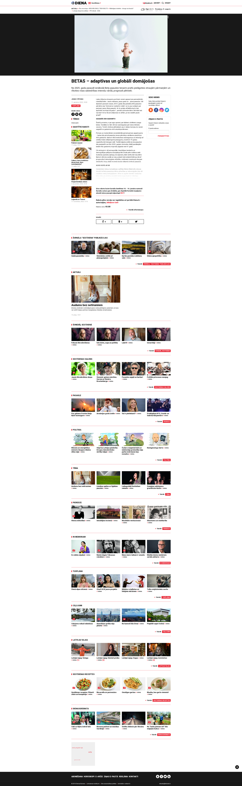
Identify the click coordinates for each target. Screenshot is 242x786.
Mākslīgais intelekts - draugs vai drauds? (121, 8)
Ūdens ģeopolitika (157, 256)
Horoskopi (89, 776)
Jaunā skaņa (81, 378)
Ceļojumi (77, 605)
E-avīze (99, 776)
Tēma (75, 468)
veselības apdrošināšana (81, 755)
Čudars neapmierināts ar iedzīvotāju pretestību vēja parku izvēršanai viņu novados (132, 451)
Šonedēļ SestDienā (82, 325)
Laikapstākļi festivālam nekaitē (131, 487)
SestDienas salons (82, 359)
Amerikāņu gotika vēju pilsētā (105, 625)
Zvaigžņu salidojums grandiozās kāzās (157, 487)
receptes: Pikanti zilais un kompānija (82, 693)
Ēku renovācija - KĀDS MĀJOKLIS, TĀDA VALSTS (93, 8)
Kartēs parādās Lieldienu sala (132, 257)
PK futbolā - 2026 (95, 11)
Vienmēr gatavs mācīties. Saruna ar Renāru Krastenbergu (107, 379)
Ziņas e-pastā (111, 776)
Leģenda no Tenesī (78, 199)
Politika (77, 430)
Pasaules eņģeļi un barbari (132, 378)
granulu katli (77, 759)
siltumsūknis (88, 761)
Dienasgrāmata (81, 708)
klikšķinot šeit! (112, 203)
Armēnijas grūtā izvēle (108, 413)
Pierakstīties (163, 136)
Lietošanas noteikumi (93, 783)
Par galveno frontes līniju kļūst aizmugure (81, 415)
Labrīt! (127, 343)
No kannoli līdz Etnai (133, 624)
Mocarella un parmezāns (106, 693)
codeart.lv (127, 783)
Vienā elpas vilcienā (82, 589)
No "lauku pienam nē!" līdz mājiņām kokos (157, 728)
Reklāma (123, 776)
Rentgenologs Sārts (158, 448)
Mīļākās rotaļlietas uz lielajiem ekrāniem (132, 590)
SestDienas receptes (84, 674)
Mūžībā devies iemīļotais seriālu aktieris (157, 556)
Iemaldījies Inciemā (107, 521)
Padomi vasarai (76, 143)
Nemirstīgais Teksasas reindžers (106, 556)
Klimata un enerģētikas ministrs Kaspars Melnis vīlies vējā (81, 450)
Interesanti (74, 123)
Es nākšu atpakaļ (80, 555)
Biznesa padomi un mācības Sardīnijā (108, 728)
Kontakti (133, 776)
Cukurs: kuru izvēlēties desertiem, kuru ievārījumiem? (79, 162)
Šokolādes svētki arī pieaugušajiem (105, 257)
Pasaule (77, 395)
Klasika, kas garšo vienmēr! (158, 693)
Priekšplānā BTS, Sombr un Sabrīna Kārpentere (158, 415)
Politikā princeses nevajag (157, 378)
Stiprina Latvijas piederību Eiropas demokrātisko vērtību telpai (107, 450)
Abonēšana (77, 776)
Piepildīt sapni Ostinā (158, 624)
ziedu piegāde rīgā (77, 747)
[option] (121, 45)
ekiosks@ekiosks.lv (165, 783)
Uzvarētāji (154, 343)
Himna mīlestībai (80, 521)
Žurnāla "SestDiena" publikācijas (90, 238)
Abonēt (157, 3)
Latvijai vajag (80, 640)
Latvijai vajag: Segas (133, 658)
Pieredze (77, 502)
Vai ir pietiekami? (131, 413)
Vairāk (139, 264)
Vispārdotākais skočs (79, 182)
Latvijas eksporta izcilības (80, 11)
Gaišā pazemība (80, 256)
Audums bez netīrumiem (87, 305)
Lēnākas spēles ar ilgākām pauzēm (107, 487)
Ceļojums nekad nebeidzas (82, 625)
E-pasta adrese (154, 128)
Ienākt (168, 3)
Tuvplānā (76, 106)
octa (90, 752)
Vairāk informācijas (135, 210)
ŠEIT (122, 193)
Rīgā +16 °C (150, 9)
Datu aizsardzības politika (108, 783)
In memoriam (79, 537)
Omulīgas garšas (131, 692)
